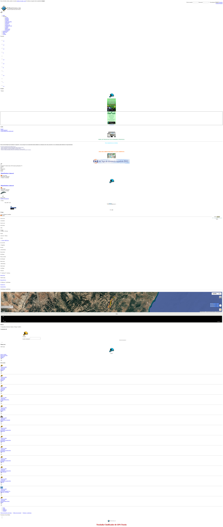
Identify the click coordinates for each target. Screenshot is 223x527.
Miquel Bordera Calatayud (7, 173)
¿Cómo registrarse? (3, 130)
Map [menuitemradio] (220, 293)
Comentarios (2, 168)
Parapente (7, 18)
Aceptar (43, 1)
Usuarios (4, 34)
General (6, 17)
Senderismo (7, 22)
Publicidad (5, 509)
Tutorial (1, 129)
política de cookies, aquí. (21, 1)
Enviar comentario (123, 340)
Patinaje (6, 27)
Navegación (7, 30)
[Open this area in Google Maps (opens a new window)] (3, 311)
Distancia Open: (2, 275)
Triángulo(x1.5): (2, 284)
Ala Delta (7, 20)
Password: (201, 2)
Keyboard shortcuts (202, 311)
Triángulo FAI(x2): (3, 286)
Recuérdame (212, 2)
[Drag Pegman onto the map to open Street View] (220, 310)
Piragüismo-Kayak (8, 25)
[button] (116, 296)
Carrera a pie (7, 24)
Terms (221, 311)
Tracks (4, 33)
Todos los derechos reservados (6, 512)
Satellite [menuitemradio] (215, 293)
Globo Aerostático (8, 21)
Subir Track (5, 32)
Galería (1, 169)
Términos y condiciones (27, 512)
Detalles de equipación (4, 198)
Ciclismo (6, 26)
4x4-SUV (7, 23)
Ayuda (4, 508)
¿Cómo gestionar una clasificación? (6, 131)
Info (1, 167)
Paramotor (7, 19)
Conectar (217, 2)
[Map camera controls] (220, 305)
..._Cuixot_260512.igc (4, 240)
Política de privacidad (17, 512)
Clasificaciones (5, 31)
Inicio (4, 15)
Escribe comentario (26, 339)
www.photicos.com (111, 124)
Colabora (4, 510)
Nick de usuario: (189, 2)
